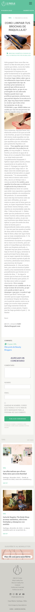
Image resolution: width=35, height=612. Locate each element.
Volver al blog (7, 10)
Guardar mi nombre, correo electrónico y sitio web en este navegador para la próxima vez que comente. (15, 409)
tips (18, 55)
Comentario (9, 365)
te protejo (13, 55)
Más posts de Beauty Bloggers (12, 348)
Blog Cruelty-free (17, 580)
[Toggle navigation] (30, 4)
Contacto (17, 585)
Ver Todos (30, 440)
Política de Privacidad (17, 587)
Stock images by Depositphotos (17, 605)
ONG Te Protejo (17, 578)
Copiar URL (12, 344)
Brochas (12, 53)
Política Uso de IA (17, 589)
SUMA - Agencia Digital (18, 609)
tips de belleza (25, 55)
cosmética (18, 53)
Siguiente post (27, 10)
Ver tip (5, 483)
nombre (7, 382)
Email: (6, 393)
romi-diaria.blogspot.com (12, 325)
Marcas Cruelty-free (18, 583)
